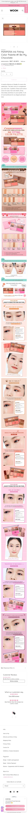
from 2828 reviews (14, 696)
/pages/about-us (8, 777)
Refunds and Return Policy (10, 737)
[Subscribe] (23, 786)
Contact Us (6, 747)
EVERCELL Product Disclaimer (11, 751)
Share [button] (4, 68)
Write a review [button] (14, 681)
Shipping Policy (7, 740)
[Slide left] (10, 47)
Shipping (3, 65)
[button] (2, 10)
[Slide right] (17, 47)
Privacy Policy (6, 744)
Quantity (3, 71)
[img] (14, 694)
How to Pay (6, 733)
